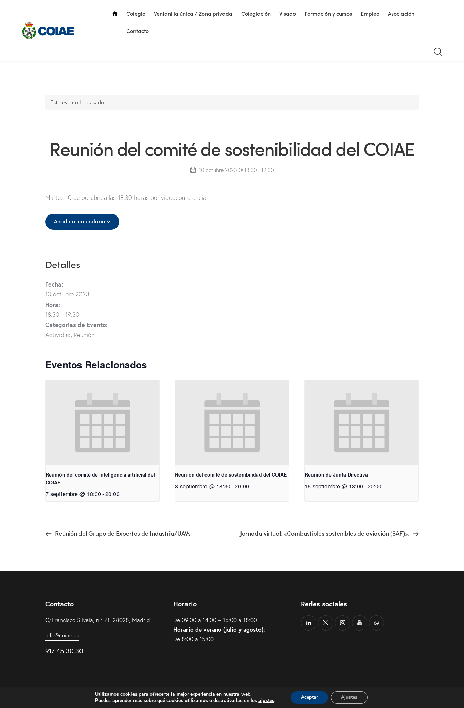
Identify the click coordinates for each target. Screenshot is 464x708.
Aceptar (309, 697)
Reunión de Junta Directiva (336, 474)
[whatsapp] (376, 623)
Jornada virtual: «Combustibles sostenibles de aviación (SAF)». (325, 533)
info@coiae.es (62, 635)
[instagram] (342, 623)
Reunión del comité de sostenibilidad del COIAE (231, 474)
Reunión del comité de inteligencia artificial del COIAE (100, 478)
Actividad (58, 335)
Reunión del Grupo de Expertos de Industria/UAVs (122, 533)
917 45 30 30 (64, 650)
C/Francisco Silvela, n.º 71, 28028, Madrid (97, 619)
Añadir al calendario (79, 221)
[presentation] (102, 422)
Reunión (84, 335)
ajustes (266, 700)
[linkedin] (308, 623)
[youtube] (359, 623)
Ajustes (349, 697)
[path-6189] (325, 623)
